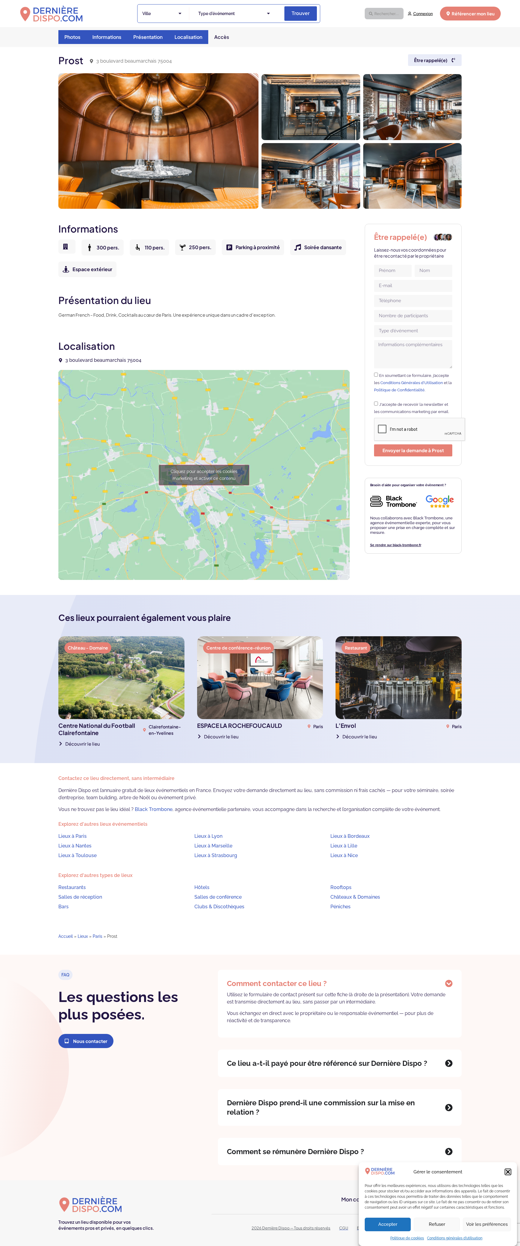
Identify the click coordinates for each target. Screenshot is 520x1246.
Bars (63, 906)
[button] (508, 1172)
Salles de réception (80, 897)
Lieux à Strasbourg (215, 855)
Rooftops (340, 887)
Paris (97, 936)
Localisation (188, 37)
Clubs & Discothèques (219, 906)
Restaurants (72, 887)
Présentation (147, 37)
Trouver (301, 13)
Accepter (387, 1224)
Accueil (65, 936)
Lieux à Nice (344, 855)
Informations (106, 37)
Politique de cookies (407, 1238)
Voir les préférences (487, 1224)
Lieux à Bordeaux (350, 836)
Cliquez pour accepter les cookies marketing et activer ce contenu (204, 475)
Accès (221, 37)
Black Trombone (153, 809)
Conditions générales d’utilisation (454, 1238)
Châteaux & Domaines (355, 897)
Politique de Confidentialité (399, 390)
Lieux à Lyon (208, 836)
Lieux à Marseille (213, 846)
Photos (72, 37)
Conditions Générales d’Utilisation (411, 382)
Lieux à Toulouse (77, 855)
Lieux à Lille (343, 846)
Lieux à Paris (72, 836)
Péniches (340, 906)
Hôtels (201, 887)
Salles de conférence (218, 897)
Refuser (437, 1224)
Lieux (83, 936)
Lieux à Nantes (74, 846)
